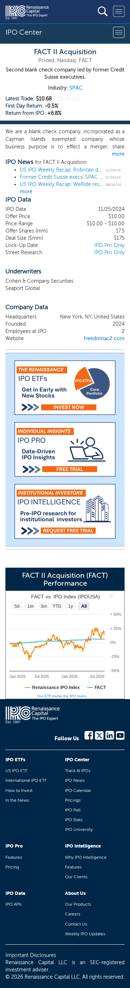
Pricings (73, 800)
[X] (99, 735)
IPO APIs (13, 904)
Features (13, 857)
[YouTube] (120, 735)
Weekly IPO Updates (85, 933)
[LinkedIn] (109, 735)
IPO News (74, 780)
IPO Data (15, 893)
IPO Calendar (78, 790)
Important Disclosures (30, 955)
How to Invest (18, 790)
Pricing (12, 867)
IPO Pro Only (109, 245)
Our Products (78, 904)
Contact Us (76, 924)
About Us (75, 893)
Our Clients (76, 876)
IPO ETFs (15, 759)
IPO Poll (73, 809)
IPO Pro (14, 846)
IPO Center (77, 759)
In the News (17, 800)
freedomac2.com (104, 338)
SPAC (75, 88)
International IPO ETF (26, 780)
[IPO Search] (103, 11)
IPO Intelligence (83, 846)
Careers (72, 913)
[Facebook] (88, 735)
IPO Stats (73, 819)
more (118, 154)
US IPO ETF (16, 770)
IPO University (79, 829)
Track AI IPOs (77, 770)
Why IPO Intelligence (86, 857)
